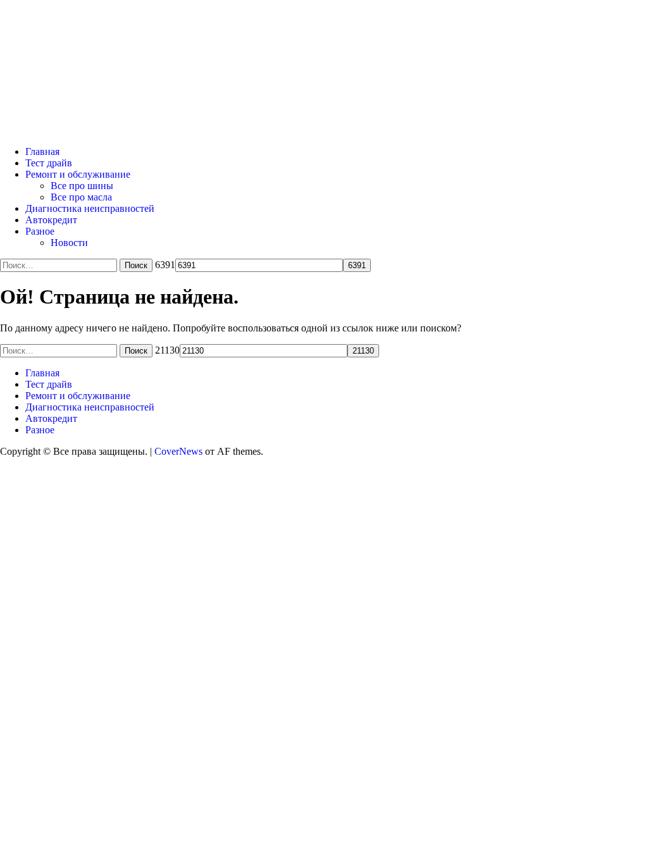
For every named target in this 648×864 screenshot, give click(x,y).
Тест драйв (48, 162)
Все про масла (81, 197)
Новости (69, 242)
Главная (42, 151)
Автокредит (51, 219)
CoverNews (178, 451)
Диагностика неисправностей (89, 208)
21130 (167, 350)
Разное (39, 231)
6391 (165, 264)
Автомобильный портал (167, 52)
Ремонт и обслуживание (77, 174)
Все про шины (82, 185)
